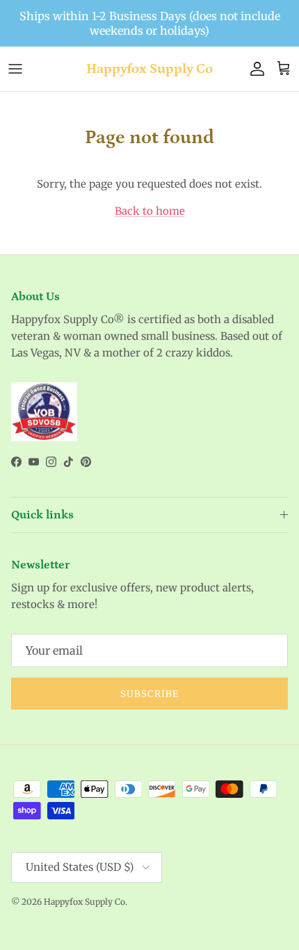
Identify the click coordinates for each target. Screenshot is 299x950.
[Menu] (15, 69)
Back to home (150, 211)
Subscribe (149, 694)
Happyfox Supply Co (84, 901)
